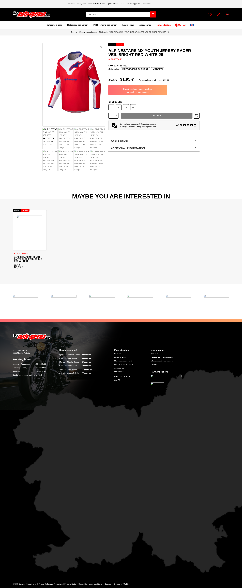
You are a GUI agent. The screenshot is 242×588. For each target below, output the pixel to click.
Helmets (117, 354)
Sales (117, 380)
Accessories (145, 25)
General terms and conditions (162, 357)
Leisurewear (128, 25)
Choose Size (115, 102)
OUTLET (182, 25)
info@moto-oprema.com (141, 4)
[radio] (111, 107)
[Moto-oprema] (31, 14)
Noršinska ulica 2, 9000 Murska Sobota (83, 4)
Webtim (127, 584)
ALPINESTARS (115, 59)
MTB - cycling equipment (105, 25)
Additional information (128, 148)
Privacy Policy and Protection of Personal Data (57, 584)
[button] (101, 47)
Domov (74, 32)
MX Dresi (103, 32)
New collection (164, 25)
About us (154, 354)
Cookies (108, 584)
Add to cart (156, 116)
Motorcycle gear (54, 25)
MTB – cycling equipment (124, 364)
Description (119, 141)
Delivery (154, 364)
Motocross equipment (77, 25)
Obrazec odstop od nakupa (162, 361)
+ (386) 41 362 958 (114, 4)
